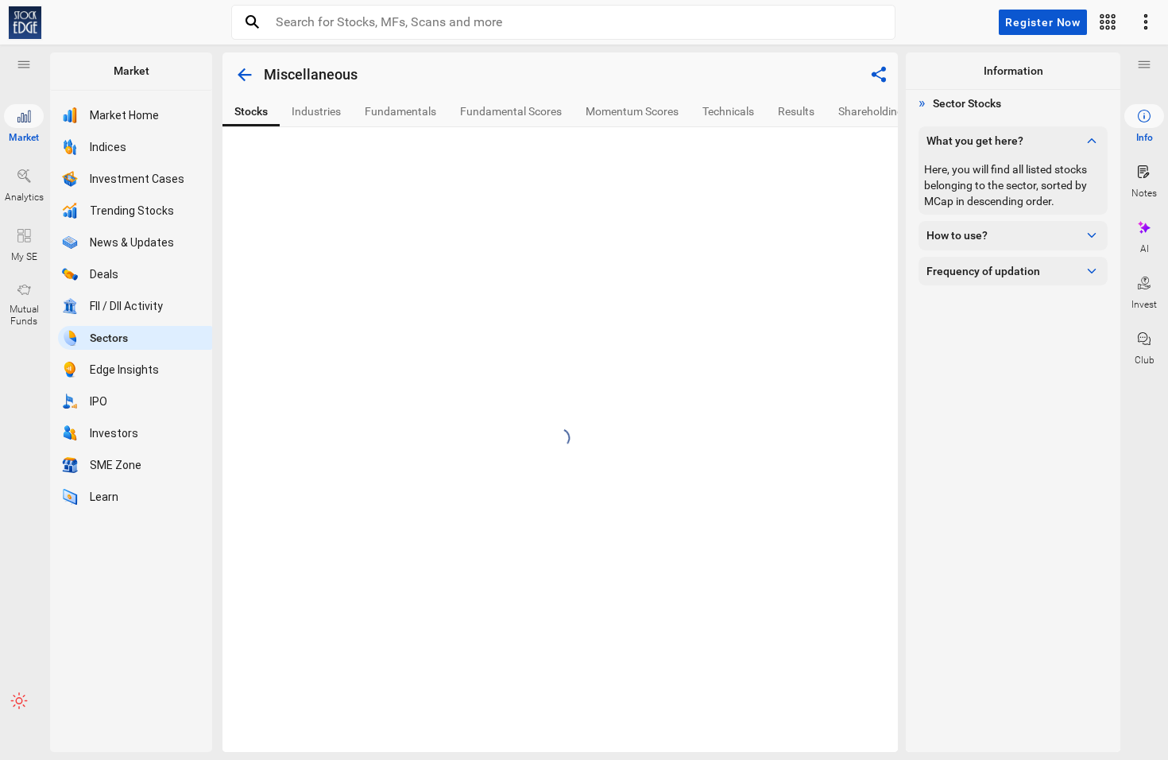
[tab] (251, 111)
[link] (25, 23)
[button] (24, 64)
